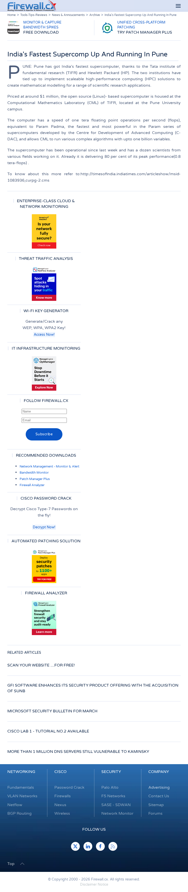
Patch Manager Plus (35, 479)
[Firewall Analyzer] (44, 618)
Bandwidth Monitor (34, 473)
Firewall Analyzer (32, 485)
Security (111, 771)
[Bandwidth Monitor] (44, 283)
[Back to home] (31, 6)
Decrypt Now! (44, 527)
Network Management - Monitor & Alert (49, 466)
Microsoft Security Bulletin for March (52, 711)
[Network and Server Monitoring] (44, 373)
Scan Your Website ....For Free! (41, 665)
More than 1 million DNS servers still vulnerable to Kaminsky (78, 751)
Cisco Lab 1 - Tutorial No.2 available (48, 731)
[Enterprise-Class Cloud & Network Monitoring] (44, 231)
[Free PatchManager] (44, 566)
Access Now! (44, 335)
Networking (21, 771)
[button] (178, 6)
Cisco (60, 771)
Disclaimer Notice (94, 884)
